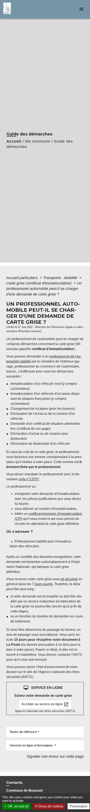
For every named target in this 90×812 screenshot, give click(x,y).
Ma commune (37, 141)
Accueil (13, 141)
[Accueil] (19, 9)
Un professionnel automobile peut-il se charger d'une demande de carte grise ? (44, 288)
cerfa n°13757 (28, 479)
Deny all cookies (50, 806)
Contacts (14, 783)
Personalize (78, 806)
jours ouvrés (44, 584)
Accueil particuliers (22, 278)
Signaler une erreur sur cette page (55, 756)
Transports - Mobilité (60, 278)
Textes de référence (23, 732)
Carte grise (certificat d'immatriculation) (39, 283)
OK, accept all (17, 806)
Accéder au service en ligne (45, 704)
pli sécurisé (69, 579)
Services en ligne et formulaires (31, 745)
